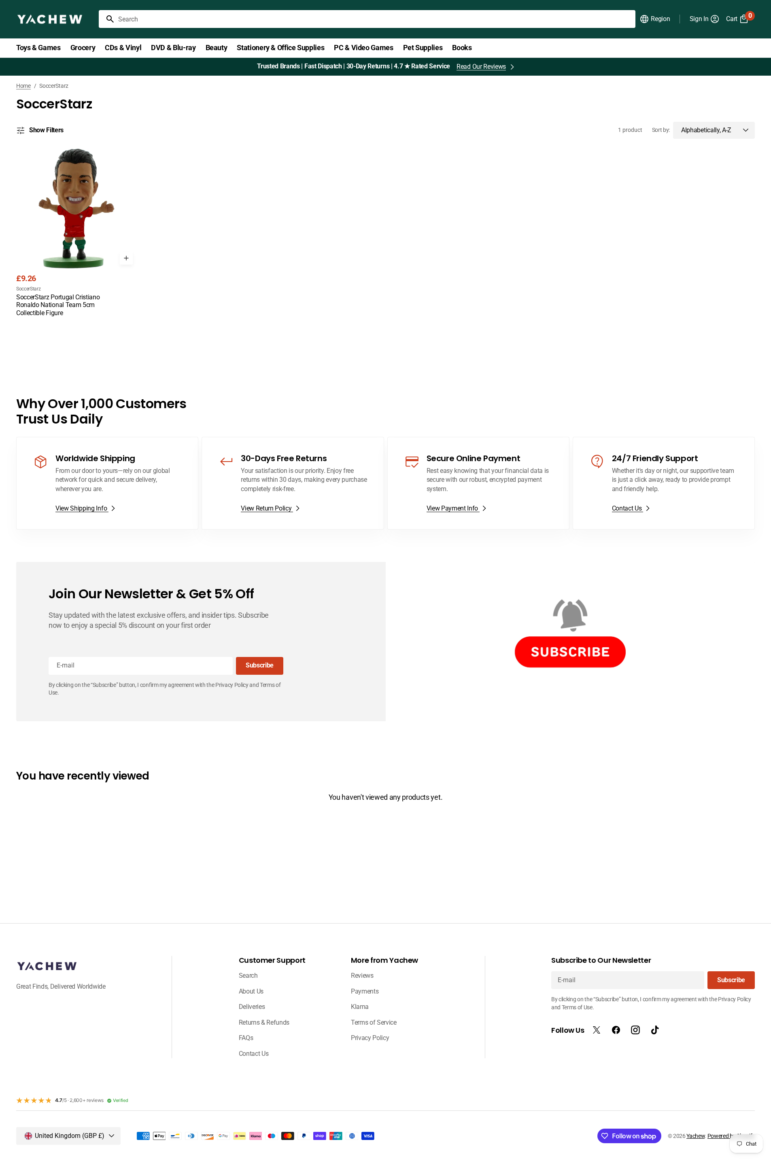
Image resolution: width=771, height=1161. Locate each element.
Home (23, 86)
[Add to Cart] (126, 258)
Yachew (695, 1136)
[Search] (107, 19)
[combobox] (375, 19)
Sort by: (661, 130)
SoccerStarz (28, 289)
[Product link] (76, 233)
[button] (654, 19)
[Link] (107, 483)
